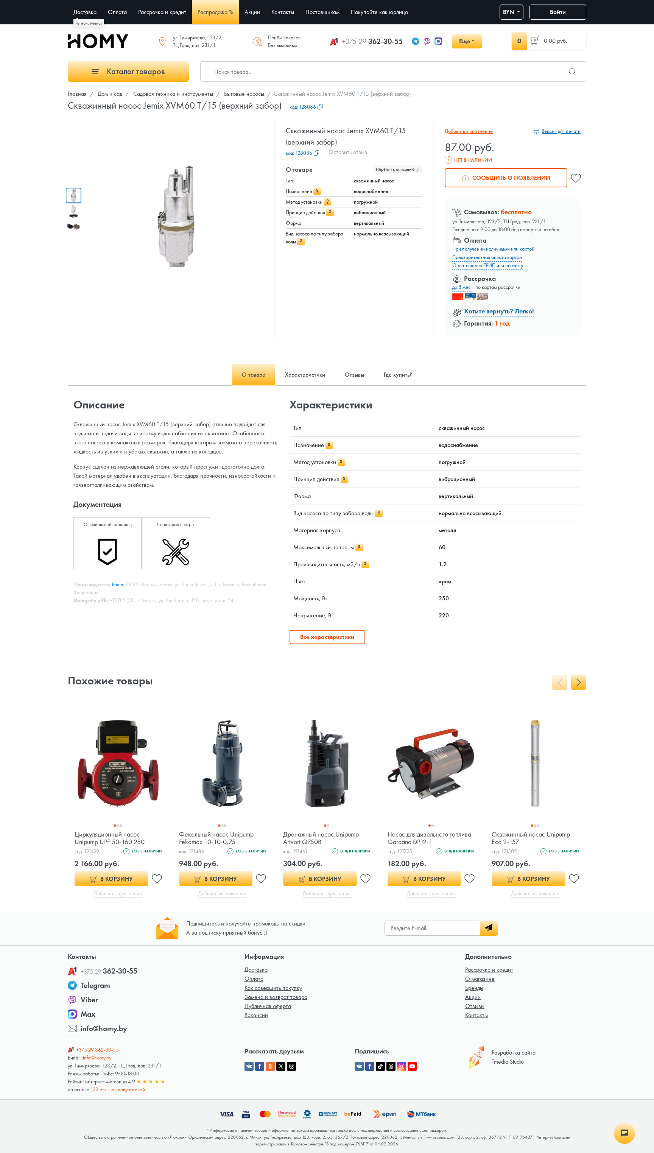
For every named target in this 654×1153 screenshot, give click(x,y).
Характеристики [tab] (305, 375)
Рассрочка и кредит (489, 970)
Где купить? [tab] (398, 375)
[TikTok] (380, 1066)
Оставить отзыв (348, 152)
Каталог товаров (135, 71)
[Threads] (391, 1066)
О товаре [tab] (253, 375)
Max (88, 1014)
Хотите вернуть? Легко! (499, 311)
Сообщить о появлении (510, 178)
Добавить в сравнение (469, 131)
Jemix (117, 584)
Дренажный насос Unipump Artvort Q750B (321, 838)
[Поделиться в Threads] (291, 1066)
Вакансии (256, 1015)
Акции (473, 997)
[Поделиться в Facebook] (259, 1066)
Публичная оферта (267, 1006)
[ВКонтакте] (359, 1066)
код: (303, 106)
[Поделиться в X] (280, 1066)
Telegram (95, 985)
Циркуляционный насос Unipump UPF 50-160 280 (110, 838)
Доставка (256, 970)
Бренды (474, 988)
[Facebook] (369, 1066)
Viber (89, 1000)
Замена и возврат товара (275, 997)
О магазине (480, 979)
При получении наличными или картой (493, 248)
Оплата (253, 979)
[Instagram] (401, 1066)
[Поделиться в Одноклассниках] (270, 1066)
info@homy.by (104, 1028)
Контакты (476, 1015)
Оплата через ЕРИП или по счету (487, 265)
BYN (509, 12)
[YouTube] (412, 1066)
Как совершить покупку (273, 988)
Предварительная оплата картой (487, 257)
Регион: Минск (88, 23)
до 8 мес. (462, 287)
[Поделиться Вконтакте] (249, 1066)
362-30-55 (372, 41)
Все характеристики (327, 637)
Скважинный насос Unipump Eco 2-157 (531, 838)
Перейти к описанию (396, 169)
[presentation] (559, 682)
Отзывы (474, 1006)
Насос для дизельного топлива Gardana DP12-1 (429, 838)
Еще (464, 41)
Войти (558, 12)
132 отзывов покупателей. (118, 1089)
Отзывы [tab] (354, 375)
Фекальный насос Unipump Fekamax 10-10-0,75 (216, 838)
